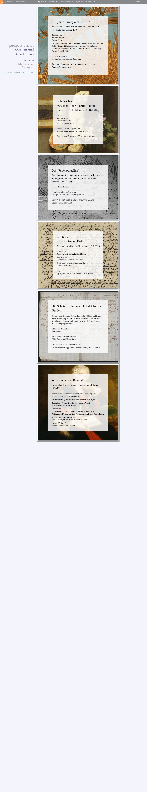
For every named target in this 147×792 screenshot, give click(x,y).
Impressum (79, 2)
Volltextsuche (53, 2)
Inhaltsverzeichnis (24, 64)
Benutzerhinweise (67, 2)
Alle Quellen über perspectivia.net (19, 72)
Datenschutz (90, 2)
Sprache (137, 2)
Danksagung (27, 67)
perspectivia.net (21, 45)
